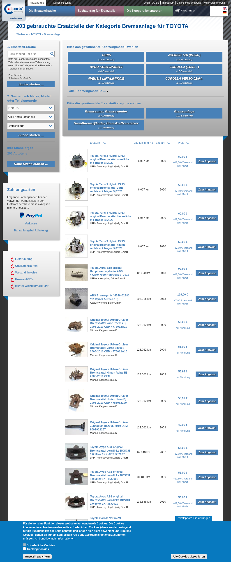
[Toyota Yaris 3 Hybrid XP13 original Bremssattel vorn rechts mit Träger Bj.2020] (76, 199)
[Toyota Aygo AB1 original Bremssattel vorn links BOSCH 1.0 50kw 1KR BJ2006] (76, 484)
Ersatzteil (95, 142)
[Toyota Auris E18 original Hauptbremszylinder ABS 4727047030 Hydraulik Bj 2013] (76, 280)
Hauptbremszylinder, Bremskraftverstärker (106, 125)
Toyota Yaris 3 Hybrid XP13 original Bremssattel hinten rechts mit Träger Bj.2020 (107, 245)
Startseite (22, 34)
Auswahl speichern (37, 556)
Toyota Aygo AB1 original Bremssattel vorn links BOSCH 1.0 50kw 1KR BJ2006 (110, 475)
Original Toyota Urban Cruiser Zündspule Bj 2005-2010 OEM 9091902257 (109, 426)
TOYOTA (36, 34)
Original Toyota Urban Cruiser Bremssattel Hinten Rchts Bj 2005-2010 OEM (109, 373)
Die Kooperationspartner (144, 10)
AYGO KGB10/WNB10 (106, 68)
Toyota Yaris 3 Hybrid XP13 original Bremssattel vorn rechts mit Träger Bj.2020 (107, 188)
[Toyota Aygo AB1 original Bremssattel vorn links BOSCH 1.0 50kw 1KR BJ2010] (76, 509)
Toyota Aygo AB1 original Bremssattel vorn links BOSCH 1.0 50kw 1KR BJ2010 (110, 500)
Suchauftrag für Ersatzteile (97, 10)
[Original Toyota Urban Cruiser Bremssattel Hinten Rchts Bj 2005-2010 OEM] (76, 381)
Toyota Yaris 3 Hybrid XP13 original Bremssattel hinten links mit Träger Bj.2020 (111, 216)
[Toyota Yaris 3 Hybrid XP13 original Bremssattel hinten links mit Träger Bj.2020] (76, 228)
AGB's (155, 2)
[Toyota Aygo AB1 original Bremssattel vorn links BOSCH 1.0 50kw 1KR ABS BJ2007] (76, 459)
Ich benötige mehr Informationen (54, 538)
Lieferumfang (23, 259)
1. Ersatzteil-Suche (21, 47)
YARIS (106, 56)
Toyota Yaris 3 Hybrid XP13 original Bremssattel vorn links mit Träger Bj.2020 (109, 159)
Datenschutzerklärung (189, 2)
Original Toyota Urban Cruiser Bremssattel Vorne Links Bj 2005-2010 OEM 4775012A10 (109, 348)
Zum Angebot (206, 161)
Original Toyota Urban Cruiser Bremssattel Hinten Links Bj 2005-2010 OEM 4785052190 (109, 399)
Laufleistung (141, 142)
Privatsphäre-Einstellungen (193, 518)
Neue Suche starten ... (31, 164)
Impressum (168, 2)
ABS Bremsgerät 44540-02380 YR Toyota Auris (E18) (109, 297)
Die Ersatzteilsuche (42, 10)
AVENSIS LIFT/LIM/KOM (106, 80)
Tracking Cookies (38, 549)
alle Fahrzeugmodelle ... (87, 91)
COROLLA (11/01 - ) (184, 68)
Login (147, 2)
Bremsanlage (52, 34)
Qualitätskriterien (26, 265)
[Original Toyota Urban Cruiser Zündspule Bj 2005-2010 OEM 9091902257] (76, 434)
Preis (181, 142)
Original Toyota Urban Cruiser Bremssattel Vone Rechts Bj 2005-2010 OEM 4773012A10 (109, 323)
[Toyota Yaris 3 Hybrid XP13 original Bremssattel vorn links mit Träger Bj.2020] (76, 171)
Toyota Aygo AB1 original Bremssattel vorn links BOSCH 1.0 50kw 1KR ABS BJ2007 (110, 451)
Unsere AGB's (24, 279)
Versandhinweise (26, 272)
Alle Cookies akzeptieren (189, 556)
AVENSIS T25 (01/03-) (184, 56)
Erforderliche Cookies (41, 545)
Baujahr (160, 142)
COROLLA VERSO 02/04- (184, 80)
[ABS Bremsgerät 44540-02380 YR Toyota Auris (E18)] (76, 308)
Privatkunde (37, 2)
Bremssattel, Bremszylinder (106, 113)
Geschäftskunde (62, 2)
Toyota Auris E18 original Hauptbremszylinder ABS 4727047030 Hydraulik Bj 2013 (109, 271)
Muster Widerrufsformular (32, 286)
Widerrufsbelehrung (214, 2)
